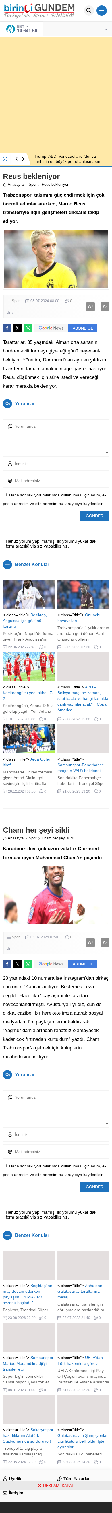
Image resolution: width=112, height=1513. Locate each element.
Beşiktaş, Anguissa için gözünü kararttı (25, 621)
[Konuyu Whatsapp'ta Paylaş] (28, 328)
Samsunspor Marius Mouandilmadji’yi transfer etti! (28, 1363)
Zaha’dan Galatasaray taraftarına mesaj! (79, 1291)
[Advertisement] (56, 92)
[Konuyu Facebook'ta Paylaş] (7, 328)
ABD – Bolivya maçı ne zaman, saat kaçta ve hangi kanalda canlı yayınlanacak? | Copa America (82, 698)
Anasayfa (16, 184)
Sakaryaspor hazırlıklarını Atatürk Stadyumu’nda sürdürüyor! (28, 1435)
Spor (32, 184)
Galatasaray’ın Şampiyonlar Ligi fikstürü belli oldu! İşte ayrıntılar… (82, 1441)
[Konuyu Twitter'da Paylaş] (17, 328)
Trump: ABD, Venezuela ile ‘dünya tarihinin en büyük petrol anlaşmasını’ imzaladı (68, 161)
